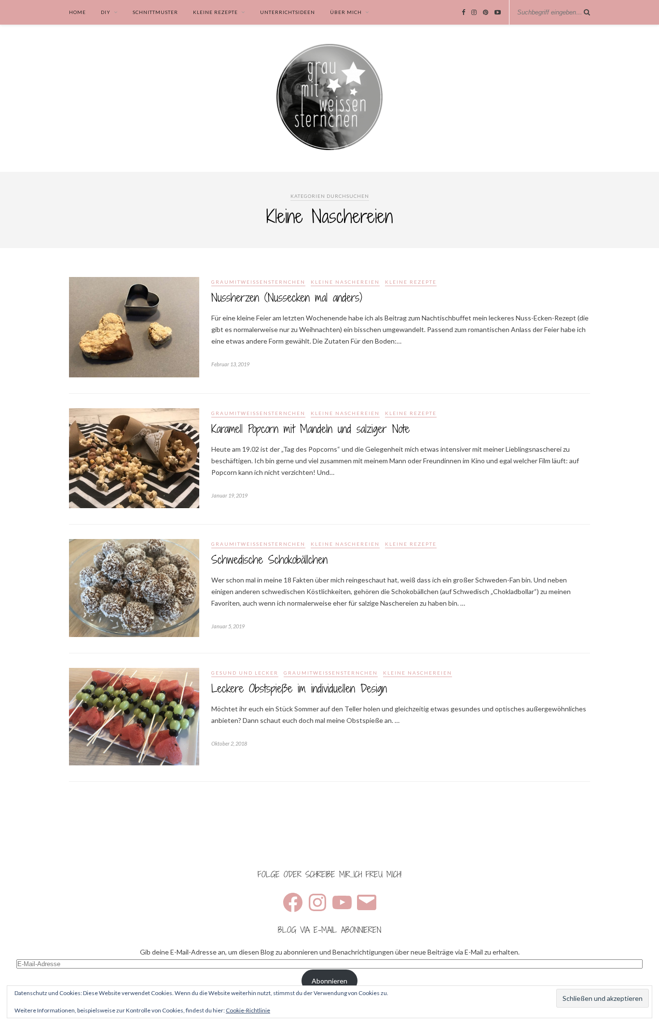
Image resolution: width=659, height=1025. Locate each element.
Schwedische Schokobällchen (269, 560)
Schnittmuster (155, 12)
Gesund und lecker (244, 673)
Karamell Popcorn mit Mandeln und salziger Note (310, 429)
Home (77, 12)
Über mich (346, 12)
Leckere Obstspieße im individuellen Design (299, 688)
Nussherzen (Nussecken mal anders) (286, 297)
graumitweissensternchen (258, 282)
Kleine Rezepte (215, 12)
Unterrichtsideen (287, 12)
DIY (105, 12)
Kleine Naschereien (345, 282)
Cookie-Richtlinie (248, 1010)
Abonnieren (329, 981)
